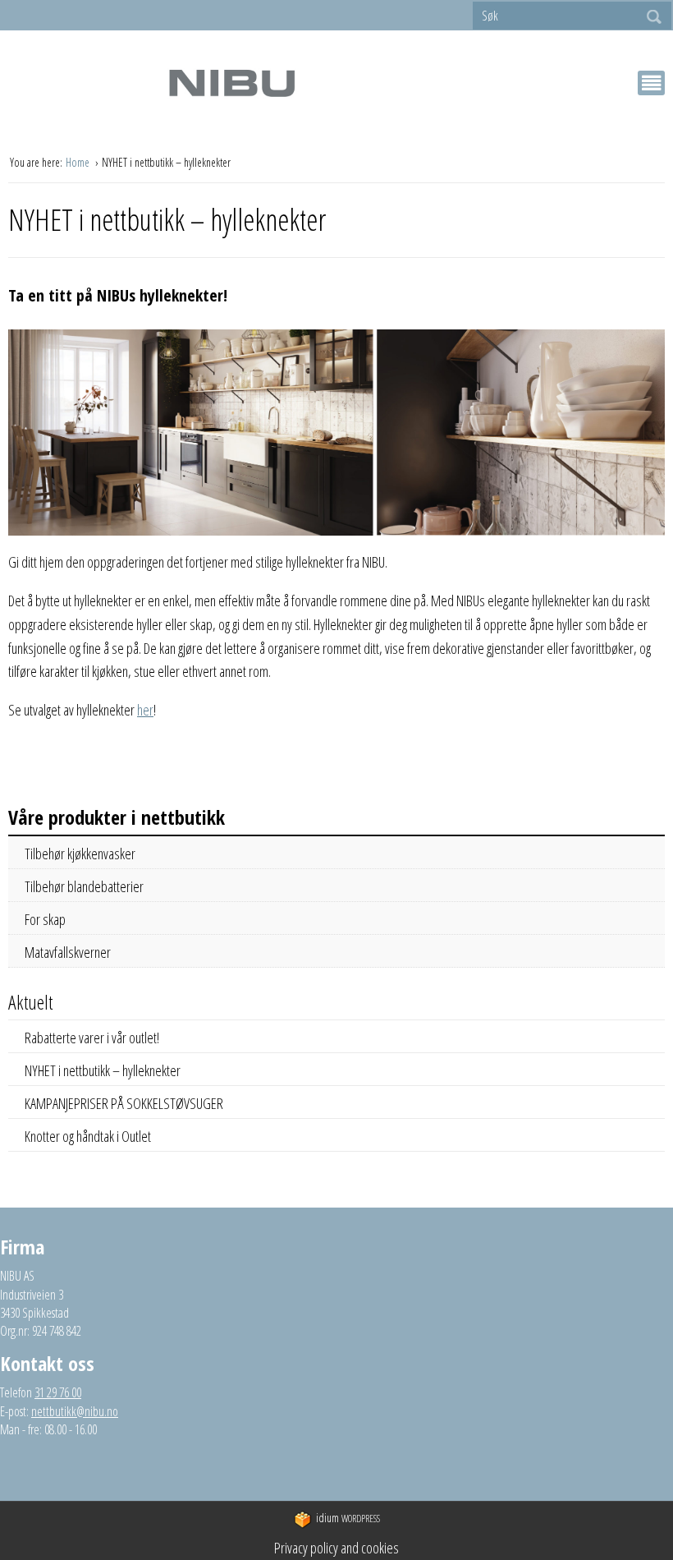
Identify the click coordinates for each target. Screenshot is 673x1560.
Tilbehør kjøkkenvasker (80, 853)
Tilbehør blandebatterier (84, 886)
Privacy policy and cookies (336, 1548)
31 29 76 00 (57, 1392)
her (145, 710)
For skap (45, 919)
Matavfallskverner (68, 952)
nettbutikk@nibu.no (74, 1411)
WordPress (348, 1517)
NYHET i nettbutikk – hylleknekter (103, 1070)
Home (79, 162)
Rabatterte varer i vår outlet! (92, 1037)
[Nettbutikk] (231, 82)
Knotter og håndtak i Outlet (88, 1136)
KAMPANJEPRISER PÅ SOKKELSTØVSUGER (124, 1103)
